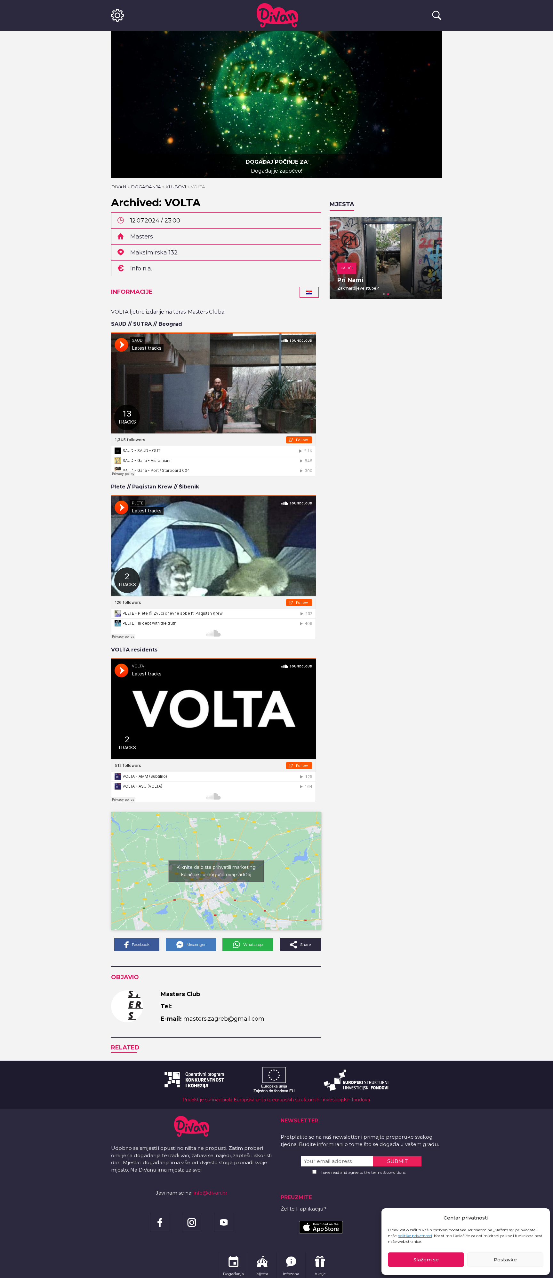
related (125, 1047)
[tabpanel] (386, 258)
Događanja (146, 186)
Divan (118, 186)
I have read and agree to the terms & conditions (362, 1172)
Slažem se (426, 1260)
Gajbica (348, 280)
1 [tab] (384, 294)
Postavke (505, 1260)
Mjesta (342, 204)
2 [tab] (388, 294)
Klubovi (175, 186)
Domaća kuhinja (358, 268)
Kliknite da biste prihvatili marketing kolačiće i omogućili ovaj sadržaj (216, 870)
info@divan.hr (211, 1193)
